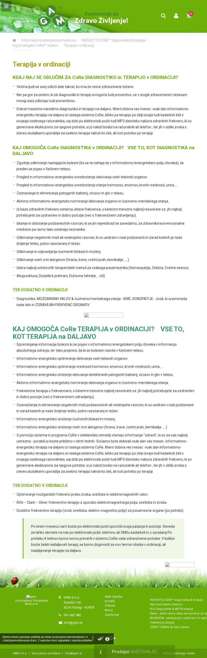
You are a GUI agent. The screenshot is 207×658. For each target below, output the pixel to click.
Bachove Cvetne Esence (166, 604)
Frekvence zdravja (162, 622)
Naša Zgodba (114, 596)
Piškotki (110, 605)
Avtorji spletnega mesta (178, 653)
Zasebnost (112, 614)
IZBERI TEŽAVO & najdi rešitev (169, 627)
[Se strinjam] (100, 639)
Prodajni (135, 651)
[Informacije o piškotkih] (107, 639)
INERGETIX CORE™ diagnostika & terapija (114, 40)
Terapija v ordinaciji (79, 45)
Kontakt (110, 601)
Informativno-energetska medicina (48, 40)
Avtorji (109, 610)
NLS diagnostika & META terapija (171, 609)
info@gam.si (73, 622)
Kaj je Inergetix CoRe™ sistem (35, 45)
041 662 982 (72, 615)
